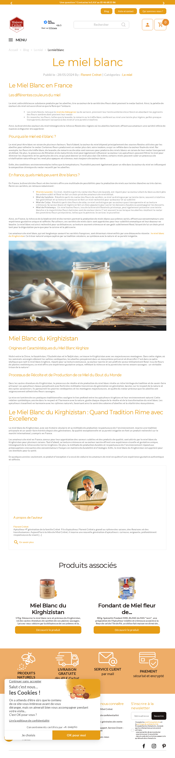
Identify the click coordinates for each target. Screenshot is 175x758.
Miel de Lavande (44, 192)
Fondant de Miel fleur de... (126, 608)
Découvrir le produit (48, 629)
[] (123, 24)
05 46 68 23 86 (108, 2)
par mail (108, 674)
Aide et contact (126, 11)
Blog (106, 11)
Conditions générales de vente (106, 721)
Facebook (144, 746)
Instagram (154, 746)
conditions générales (152, 722)
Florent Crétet (91, 75)
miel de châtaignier (66, 112)
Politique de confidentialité (104, 715)
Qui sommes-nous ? (153, 11)
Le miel (127, 75)
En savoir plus (23, 542)
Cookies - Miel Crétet (101, 709)
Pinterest (164, 746)
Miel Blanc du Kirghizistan (48, 608)
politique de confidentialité (147, 724)
